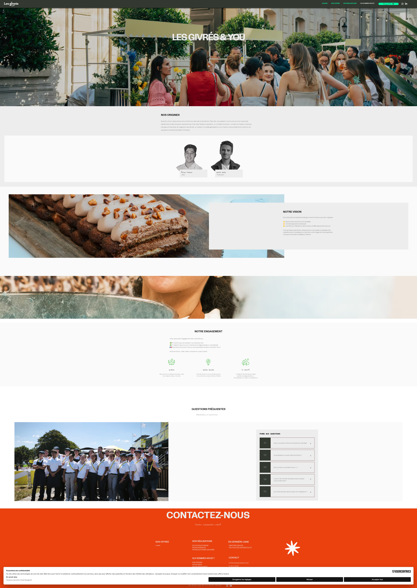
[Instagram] (402, 3)
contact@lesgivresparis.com (239, 563)
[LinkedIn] (406, 3)
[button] (388, 3)
